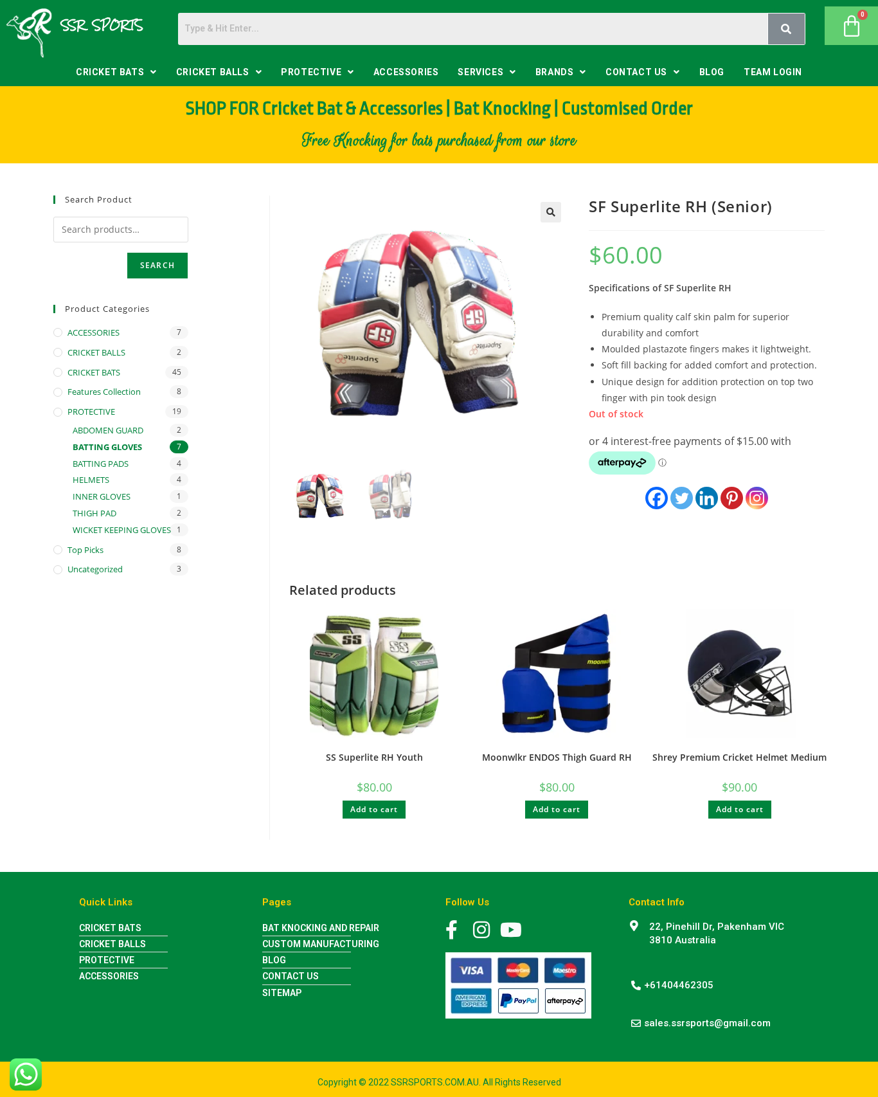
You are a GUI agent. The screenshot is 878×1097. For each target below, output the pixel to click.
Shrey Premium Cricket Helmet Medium (739, 757)
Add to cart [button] (374, 809)
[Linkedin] (706, 498)
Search (157, 265)
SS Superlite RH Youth (374, 757)
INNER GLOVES (101, 496)
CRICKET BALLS (212, 72)
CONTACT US (636, 72)
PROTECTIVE (311, 72)
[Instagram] (757, 498)
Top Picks (85, 550)
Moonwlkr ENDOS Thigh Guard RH (557, 757)
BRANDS (554, 72)
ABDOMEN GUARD (108, 430)
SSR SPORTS (102, 25)
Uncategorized (95, 569)
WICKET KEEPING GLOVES (122, 530)
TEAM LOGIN (773, 72)
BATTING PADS (101, 463)
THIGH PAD (94, 513)
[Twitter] (681, 498)
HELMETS (91, 479)
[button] (116, 72)
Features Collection (104, 391)
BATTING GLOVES (107, 447)
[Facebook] (656, 498)
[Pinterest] (732, 498)
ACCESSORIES (406, 72)
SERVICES (480, 72)
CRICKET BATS (110, 72)
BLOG (711, 72)
